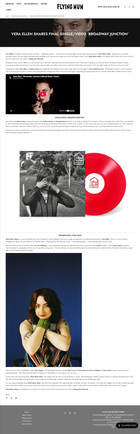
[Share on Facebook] (7, 398)
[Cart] (133, 7)
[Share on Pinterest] (16, 398)
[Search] (125, 7)
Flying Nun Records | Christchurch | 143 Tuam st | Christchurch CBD (113, 426)
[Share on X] (11, 398)
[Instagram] (70, 413)
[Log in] (129, 7)
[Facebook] (65, 413)
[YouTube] (75, 413)
